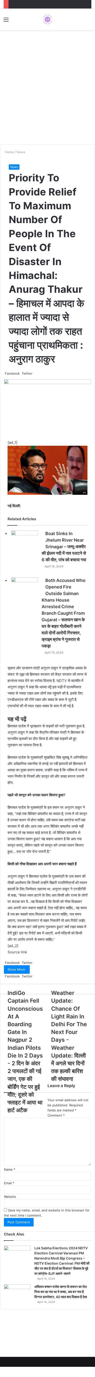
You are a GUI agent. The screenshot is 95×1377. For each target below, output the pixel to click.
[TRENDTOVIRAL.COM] (47, 19)
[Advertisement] (47, 92)
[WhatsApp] (4, 1374)
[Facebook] (0, 1369)
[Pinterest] (3, 1369)
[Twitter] (1, 1369)
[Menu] (6, 21)
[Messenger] (4, 1369)
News (14, 167)
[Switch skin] (88, 21)
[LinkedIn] (2, 1369)
